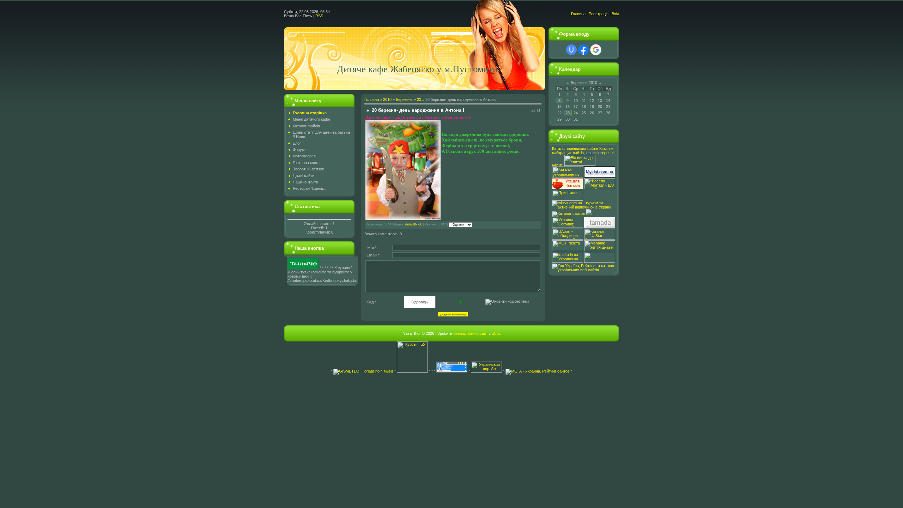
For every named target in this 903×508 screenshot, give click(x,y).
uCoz (496, 333)
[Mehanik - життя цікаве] (599, 250)
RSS (319, 16)
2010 (387, 99)
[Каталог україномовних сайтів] (568, 176)
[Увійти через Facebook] (583, 49)
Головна (578, 14)
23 (419, 99)
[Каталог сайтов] (568, 213)
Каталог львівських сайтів (575, 148)
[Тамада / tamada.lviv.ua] (599, 226)
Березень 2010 (584, 82)
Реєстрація (598, 14)
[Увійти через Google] (595, 49)
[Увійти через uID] (571, 49)
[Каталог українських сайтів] (599, 176)
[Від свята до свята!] (579, 164)
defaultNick (413, 224)
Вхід (615, 14)
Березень (404, 99)
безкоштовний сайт (470, 333)
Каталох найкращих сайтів (583, 150)
